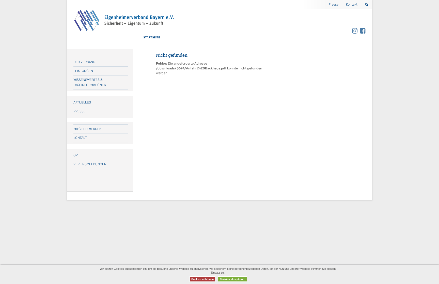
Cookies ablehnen (202, 279)
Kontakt (351, 4)
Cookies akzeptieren (232, 279)
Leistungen (83, 71)
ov (75, 155)
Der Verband (84, 62)
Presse (333, 4)
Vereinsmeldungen (89, 164)
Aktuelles (82, 102)
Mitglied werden (87, 129)
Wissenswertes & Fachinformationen (89, 82)
